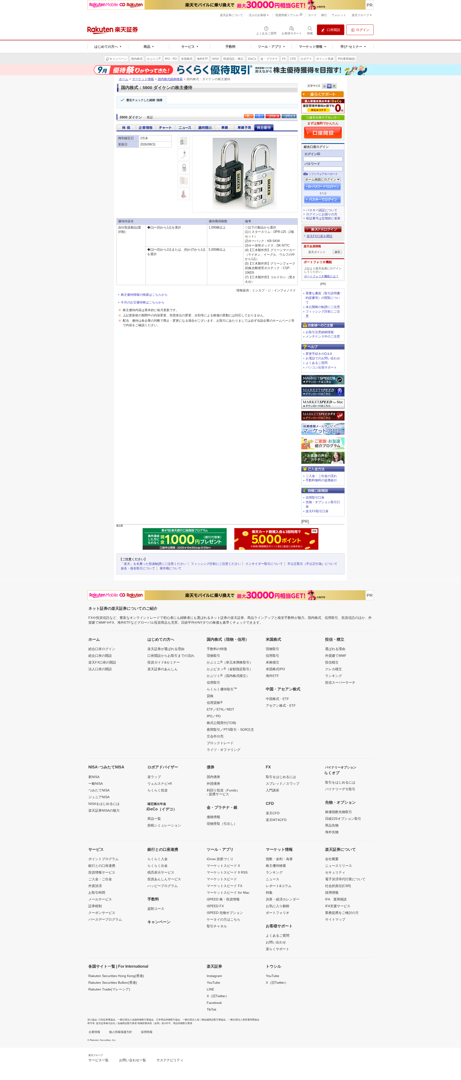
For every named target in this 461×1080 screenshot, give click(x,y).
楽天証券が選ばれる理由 (165, 649)
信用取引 (213, 682)
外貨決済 (95, 886)
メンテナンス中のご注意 (323, 336)
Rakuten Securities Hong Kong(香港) (116, 976)
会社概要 (332, 859)
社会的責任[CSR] (338, 886)
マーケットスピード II (223, 866)
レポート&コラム (278, 886)
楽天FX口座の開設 (102, 662)
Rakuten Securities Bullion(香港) (112, 982)
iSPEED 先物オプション (225, 913)
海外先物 (332, 832)
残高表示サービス (160, 872)
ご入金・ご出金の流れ (321, 476)
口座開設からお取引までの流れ (170, 656)
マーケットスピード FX (224, 886)
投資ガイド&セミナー (163, 662)
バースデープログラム (105, 919)
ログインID (312, 154)
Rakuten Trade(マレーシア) (109, 989)
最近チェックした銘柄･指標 (144, 100)
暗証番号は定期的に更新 (323, 218)
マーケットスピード (222, 879)
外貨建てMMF (335, 656)
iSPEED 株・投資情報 (223, 899)
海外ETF (272, 676)
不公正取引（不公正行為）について (312, 564)
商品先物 (332, 825)
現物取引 (213, 656)
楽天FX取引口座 (317, 511)
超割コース (155, 909)
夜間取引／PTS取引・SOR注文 (230, 729)
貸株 (210, 696)
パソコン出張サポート (321, 367)
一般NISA (95, 783)
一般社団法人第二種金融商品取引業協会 (204, 1019)
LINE (210, 989)
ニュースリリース (338, 866)
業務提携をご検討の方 (342, 913)
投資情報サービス (101, 872)
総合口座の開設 (100, 656)
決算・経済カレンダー (282, 899)
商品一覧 (154, 819)
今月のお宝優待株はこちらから (142, 302)
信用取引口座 (315, 497)
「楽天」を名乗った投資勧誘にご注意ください (153, 564)
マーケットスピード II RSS (227, 872)
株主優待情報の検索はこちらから (144, 294)
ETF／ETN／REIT (220, 709)
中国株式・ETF (277, 699)
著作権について (171, 568)
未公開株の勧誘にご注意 (323, 307)
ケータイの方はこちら (223, 919)
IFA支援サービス (337, 906)
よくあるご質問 (317, 363)
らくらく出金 (157, 866)
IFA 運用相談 (336, 899)
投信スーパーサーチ (340, 682)
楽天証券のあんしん (162, 669)
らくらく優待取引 (222, 689)
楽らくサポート (277, 949)
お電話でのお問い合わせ (323, 358)
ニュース (272, 879)
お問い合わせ (276, 942)
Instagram (214, 976)
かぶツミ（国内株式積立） (228, 675)
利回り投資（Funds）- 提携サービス (223, 792)
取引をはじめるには (281, 777)
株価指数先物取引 (338, 812)
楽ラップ (154, 777)
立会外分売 (215, 736)
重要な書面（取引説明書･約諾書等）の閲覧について (324, 297)
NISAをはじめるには (104, 804)
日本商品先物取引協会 (168, 1019)
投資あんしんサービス (164, 879)
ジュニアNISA (98, 797)
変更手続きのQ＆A (319, 354)
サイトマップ (335, 919)
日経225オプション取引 (343, 819)
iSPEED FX (215, 906)
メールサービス (100, 899)
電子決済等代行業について (345, 879)
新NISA (93, 777)
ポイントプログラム (103, 859)
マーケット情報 (143, 79)
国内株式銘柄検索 (170, 79)
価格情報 (213, 817)
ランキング (333, 676)
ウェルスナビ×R (159, 783)
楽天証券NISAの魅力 (104, 810)
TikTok (211, 1009)
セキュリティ (335, 872)
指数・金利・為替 (279, 859)
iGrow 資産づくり (220, 859)
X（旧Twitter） (218, 996)
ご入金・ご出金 (100, 879)
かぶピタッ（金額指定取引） (230, 669)
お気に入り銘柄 (277, 906)
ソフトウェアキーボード (323, 174)
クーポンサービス (101, 913)
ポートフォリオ (277, 913)
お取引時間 (96, 892)
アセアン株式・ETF (281, 705)
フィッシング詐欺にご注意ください (216, 564)
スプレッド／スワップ (282, 783)
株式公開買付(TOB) (221, 723)
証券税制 (95, 906)
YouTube (213, 982)
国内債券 (213, 777)
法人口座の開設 (100, 669)
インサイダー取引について (264, 564)
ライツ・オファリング (223, 750)
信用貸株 (215, 702)
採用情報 (332, 892)
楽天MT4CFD (276, 820)
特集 (269, 892)
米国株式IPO (275, 669)
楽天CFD (272, 813)
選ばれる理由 (335, 649)
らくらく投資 (157, 790)
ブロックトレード (220, 743)
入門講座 (272, 790)
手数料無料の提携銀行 (321, 480)
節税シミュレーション (164, 825)
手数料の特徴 (217, 649)
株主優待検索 (276, 866)
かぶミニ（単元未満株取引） (230, 662)
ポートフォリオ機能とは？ (321, 276)
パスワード (312, 164)
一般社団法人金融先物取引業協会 (136, 1019)
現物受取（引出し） (222, 824)
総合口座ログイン (101, 649)
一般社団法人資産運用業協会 (243, 1019)
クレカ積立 (333, 669)
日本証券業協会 (106, 1019)
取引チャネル (217, 926)
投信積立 (332, 662)
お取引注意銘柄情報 (320, 332)
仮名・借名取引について (138, 568)
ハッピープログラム (162, 886)
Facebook (214, 1003)
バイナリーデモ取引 (340, 789)
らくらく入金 (157, 859)
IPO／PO (214, 716)
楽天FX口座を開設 (320, 236)
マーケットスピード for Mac (228, 892)
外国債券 (213, 783)
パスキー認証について (321, 210)
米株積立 (272, 662)
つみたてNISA (98, 790)
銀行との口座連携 (101, 866)
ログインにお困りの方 (321, 214)
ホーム (123, 79)
